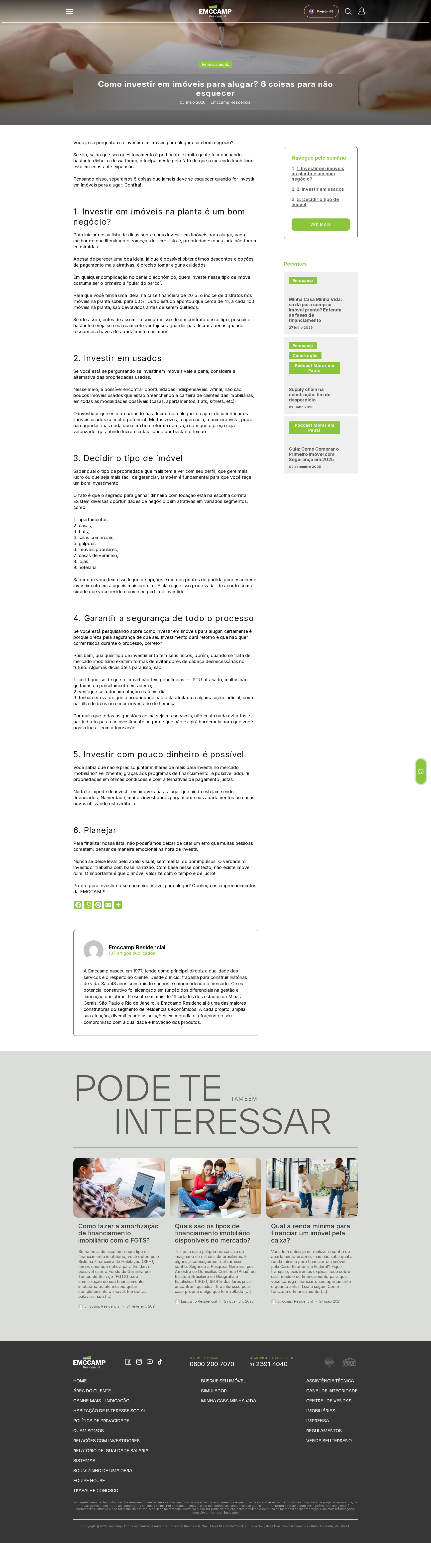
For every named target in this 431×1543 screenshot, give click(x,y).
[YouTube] (150, 1362)
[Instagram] (139, 1362)
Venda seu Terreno (329, 1440)
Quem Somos (88, 1430)
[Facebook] (128, 1362)
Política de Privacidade (101, 1420)
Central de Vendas (328, 1400)
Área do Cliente (92, 1390)
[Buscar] (348, 11)
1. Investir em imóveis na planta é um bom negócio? (318, 174)
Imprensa (317, 1420)
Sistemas (84, 1460)
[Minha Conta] (361, 11)
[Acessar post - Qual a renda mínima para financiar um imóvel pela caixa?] (312, 1239)
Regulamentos (324, 1430)
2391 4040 (268, 1364)
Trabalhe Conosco (95, 1490)
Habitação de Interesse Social (109, 1410)
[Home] (215, 11)
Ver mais (320, 224)
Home (80, 1380)
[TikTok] (160, 1362)
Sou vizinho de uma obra (102, 1470)
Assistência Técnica (330, 1380)
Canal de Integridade (332, 1390)
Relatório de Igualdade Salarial (112, 1450)
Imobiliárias (320, 1410)
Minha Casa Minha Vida (228, 1400)
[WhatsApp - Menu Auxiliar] (421, 771)
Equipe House (89, 1480)
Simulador (214, 1390)
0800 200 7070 (212, 1364)
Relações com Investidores (106, 1440)
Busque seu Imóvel (223, 1380)
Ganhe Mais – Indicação (101, 1400)
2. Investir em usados (320, 189)
